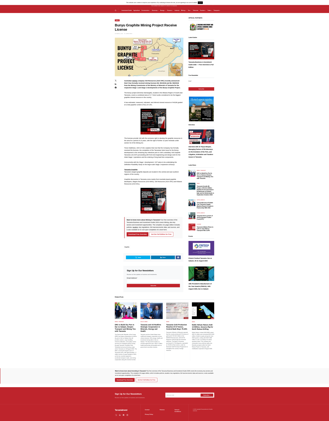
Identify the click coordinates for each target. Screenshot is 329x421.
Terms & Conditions (178, 410)
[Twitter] (116, 415)
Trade (198, 183)
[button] (115, 10)
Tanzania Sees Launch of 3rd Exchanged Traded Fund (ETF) (205, 217)
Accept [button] (200, 2)
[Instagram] (127, 415)
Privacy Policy (149, 414)
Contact (147, 409)
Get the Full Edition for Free (161, 234)
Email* (190, 81)
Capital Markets (201, 199)
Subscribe (206, 395)
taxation (135, 227)
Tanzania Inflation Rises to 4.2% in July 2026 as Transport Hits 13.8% (205, 228)
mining (134, 81)
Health (142, 321)
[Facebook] (123, 415)
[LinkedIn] (119, 415)
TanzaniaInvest (121, 410)
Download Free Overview (137, 234)
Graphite (126, 247)
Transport (203, 170)
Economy (199, 224)
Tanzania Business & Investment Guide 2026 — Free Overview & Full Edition (201, 64)
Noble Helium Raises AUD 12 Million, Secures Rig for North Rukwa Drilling (202, 327)
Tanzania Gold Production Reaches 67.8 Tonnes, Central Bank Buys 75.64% (176, 327)
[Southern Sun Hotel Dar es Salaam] (201, 109)
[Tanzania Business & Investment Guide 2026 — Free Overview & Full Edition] (201, 50)
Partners (162, 409)
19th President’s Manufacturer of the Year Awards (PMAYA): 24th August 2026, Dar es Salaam (200, 286)
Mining (117, 20)
